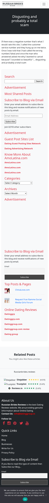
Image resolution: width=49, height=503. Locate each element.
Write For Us (7, 448)
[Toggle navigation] (43, 4)
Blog (4, 439)
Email (7, 266)
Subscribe (10, 121)
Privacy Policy (8, 452)
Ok (25, 499)
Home (4, 435)
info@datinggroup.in (24, 413)
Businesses (7, 444)
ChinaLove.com (22, 289)
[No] (46, 495)
